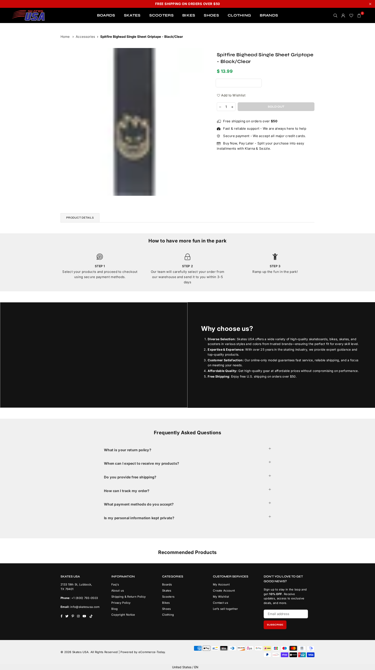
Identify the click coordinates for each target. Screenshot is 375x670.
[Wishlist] (351, 15)
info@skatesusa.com (84, 607)
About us (117, 590)
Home (65, 37)
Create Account (224, 590)
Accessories (85, 37)
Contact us (220, 602)
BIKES (188, 15)
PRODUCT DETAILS (80, 217)
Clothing (168, 614)
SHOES (211, 15)
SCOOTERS (161, 15)
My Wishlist (221, 596)
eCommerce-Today (151, 652)
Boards (167, 584)
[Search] (335, 15)
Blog (114, 608)
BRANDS (269, 15)
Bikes (166, 602)
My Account (221, 584)
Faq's (115, 584)
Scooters (168, 596)
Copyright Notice (123, 614)
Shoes (166, 608)
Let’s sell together (225, 608)
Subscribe (275, 624)
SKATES (132, 15)
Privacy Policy (120, 602)
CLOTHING (239, 15)
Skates (166, 590)
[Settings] (343, 15)
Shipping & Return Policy (128, 596)
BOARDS (106, 15)
